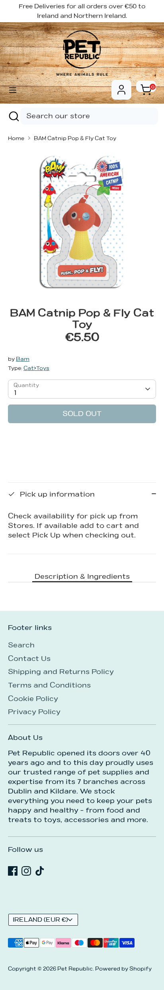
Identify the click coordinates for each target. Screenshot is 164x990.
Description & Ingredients (82, 576)
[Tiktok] (40, 871)
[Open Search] (13, 116)
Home (16, 138)
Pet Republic (75, 968)
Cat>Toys (36, 368)
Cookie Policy (33, 698)
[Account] (121, 86)
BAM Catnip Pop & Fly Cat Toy (75, 138)
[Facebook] (13, 871)
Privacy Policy (34, 711)
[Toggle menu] (13, 90)
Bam (22, 359)
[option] (82, 221)
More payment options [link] (82, 457)
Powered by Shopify (123, 968)
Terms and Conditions (49, 685)
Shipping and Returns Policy (61, 671)
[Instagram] (26, 871)
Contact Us (29, 658)
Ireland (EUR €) (40, 919)
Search (21, 645)
